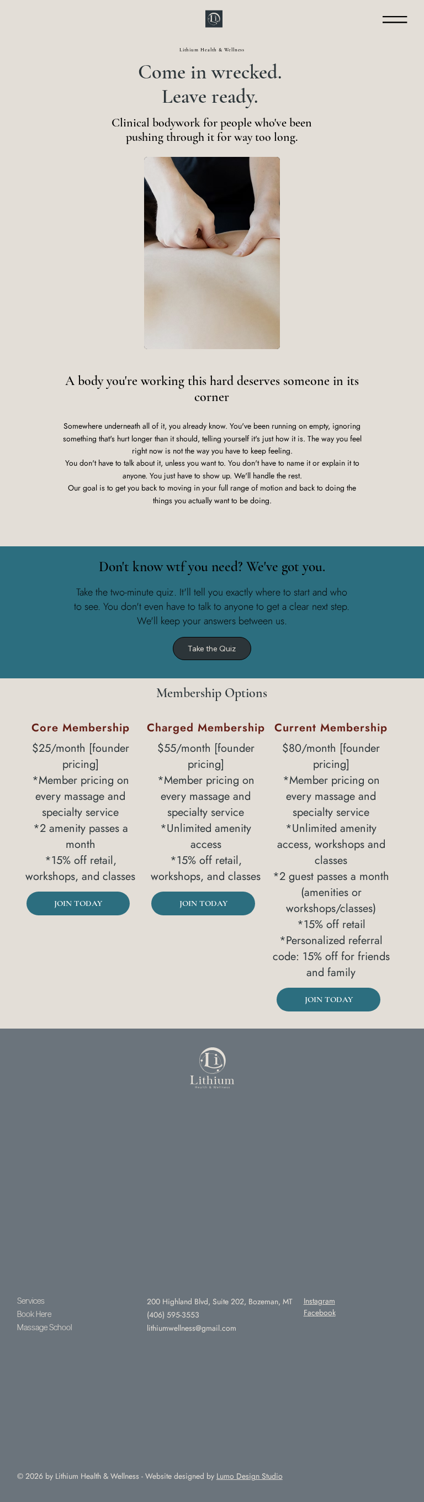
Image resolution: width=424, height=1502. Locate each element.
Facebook (320, 1312)
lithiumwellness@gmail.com (191, 1328)
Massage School (44, 1328)
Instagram (319, 1300)
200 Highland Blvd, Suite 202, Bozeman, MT (220, 1301)
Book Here (34, 1315)
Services (31, 1301)
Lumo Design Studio (249, 1476)
